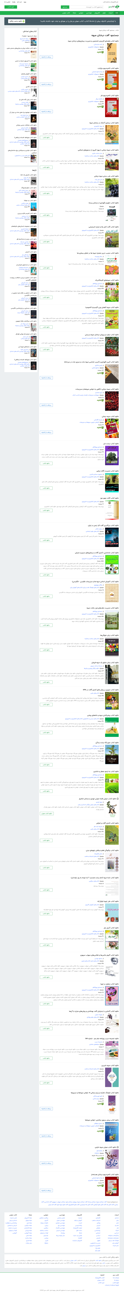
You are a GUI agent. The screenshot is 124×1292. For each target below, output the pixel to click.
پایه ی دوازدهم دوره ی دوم (82, 724)
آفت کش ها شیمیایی (55, 235)
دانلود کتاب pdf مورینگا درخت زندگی (56, 756)
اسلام (97, 864)
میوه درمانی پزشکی (85, 161)
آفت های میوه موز (62, 507)
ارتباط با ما (116, 1278)
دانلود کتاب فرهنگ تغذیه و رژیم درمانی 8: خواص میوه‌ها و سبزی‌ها (95, 1093)
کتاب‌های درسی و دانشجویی (22, 155)
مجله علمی (29, 1235)
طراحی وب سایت (77, 1235)
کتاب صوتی (66, 13)
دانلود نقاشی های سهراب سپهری (51, 966)
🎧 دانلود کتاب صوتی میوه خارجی (107, 1147)
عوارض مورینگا (78, 753)
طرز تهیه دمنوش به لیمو (88, 785)
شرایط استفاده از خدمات (112, 1285)
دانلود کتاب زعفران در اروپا (109, 984)
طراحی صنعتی (61, 1218)
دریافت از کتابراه (46, 57)
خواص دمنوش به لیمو (47, 782)
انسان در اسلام (53, 861)
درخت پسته (86, 211)
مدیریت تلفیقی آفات (52, 701)
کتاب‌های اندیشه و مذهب (23, 205)
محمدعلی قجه (24, 350)
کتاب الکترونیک (99, 1278)
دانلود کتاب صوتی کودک (50, 807)
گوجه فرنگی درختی (94, 293)
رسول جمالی (98, 529)
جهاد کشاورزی (98, 126)
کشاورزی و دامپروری (95, 1246)
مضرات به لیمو (80, 782)
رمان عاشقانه (96, 678)
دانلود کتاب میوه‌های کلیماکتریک (107, 280)
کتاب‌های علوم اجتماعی (23, 130)
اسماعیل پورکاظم (97, 284)
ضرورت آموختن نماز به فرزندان (89, 1074)
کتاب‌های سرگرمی (25, 144)
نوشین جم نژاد (24, 242)
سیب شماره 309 (95, 1052)
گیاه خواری (70, 644)
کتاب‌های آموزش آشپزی (92, 905)
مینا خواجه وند (24, 115)
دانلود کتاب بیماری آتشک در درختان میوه (104, 123)
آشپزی (46, 1220)
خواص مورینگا (100, 756)
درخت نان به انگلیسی (74, 457)
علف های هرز (55, 834)
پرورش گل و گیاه (63, 619)
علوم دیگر (97, 1251)
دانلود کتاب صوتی (85, 807)
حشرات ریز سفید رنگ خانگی (55, 1022)
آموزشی (15, 1233)
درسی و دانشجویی (95, 1243)
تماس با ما (7, 2)
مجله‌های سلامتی (94, 1044)
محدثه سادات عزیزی (96, 666)
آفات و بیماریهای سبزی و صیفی (90, 568)
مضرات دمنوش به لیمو (74, 785)
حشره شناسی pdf (54, 1025)
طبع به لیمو (64, 785)
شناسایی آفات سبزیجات (89, 571)
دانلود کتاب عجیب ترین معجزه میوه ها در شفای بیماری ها (98, 253)
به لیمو (87, 782)
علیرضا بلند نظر (98, 826)
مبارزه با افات (55, 564)
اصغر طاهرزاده (98, 854)
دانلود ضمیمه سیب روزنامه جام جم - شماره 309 (102, 1038)
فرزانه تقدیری (24, 229)
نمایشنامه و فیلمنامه (113, 1238)
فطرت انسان (76, 861)
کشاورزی (66, 321)
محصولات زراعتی (47, 321)
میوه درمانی (94, 161)
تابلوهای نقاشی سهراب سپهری (89, 966)
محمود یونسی (98, 958)
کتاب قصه (61, 807)
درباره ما (116, 1280)
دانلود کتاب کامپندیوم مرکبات (108, 68)
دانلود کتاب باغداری (90, 621)
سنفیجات (76, 644)
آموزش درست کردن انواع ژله (90, 910)
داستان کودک (100, 810)
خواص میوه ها (86, 264)
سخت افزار (79, 1230)
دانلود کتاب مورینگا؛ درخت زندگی (107, 743)
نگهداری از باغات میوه (59, 343)
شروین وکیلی (24, 89)
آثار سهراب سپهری (68, 971)
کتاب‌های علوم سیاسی (14, 91)
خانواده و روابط (44, 1223)
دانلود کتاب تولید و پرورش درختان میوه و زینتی (102, 335)
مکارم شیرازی (24, 128)
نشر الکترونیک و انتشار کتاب (110, 2)
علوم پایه (97, 1248)
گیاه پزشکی (79, 698)
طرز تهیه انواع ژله (48, 910)
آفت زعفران (74, 997)
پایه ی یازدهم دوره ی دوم (84, 345)
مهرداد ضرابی (98, 1015)
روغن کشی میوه (76, 726)
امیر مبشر (25, 337)
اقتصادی (98, 1218)
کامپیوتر (97, 13)
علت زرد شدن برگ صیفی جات (72, 566)
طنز (118, 1228)
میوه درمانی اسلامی (73, 161)
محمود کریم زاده (23, 64)
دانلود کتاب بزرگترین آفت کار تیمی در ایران (103, 525)
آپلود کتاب (11, 7)
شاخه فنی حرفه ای (55, 345)
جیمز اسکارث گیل (23, 190)
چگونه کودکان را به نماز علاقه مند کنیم (93, 1076)
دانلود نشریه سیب (70, 1049)
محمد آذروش (24, 283)
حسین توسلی (24, 77)
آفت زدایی (87, 701)
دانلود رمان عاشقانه (68, 676)
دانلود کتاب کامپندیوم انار (110, 95)
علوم (104, 13)
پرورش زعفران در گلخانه (97, 997)
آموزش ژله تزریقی (70, 910)
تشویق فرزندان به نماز (49, 1074)
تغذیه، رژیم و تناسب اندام (80, 395)
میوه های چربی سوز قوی (72, 318)
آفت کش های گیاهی (68, 235)
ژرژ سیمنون (25, 216)
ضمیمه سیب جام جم (65, 1052)
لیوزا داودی (99, 802)
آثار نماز (51, 1076)
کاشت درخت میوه (80, 343)
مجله (74, 13)
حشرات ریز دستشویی (70, 1022)
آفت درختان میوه (60, 134)
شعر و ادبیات (13, 1218)
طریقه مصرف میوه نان (68, 454)
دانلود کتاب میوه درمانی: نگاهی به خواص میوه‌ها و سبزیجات (97, 389)
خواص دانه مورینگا (90, 756)
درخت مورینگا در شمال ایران (90, 753)
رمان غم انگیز (78, 678)
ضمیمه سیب (98, 1042)
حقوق (98, 1240)
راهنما (13, 2)
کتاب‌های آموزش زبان (24, 284)
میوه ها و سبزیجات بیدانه (52, 291)
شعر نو (117, 1225)
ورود (25, 2)
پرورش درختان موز (83, 293)
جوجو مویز (99, 1151)
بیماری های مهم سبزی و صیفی (90, 566)
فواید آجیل (66, 939)
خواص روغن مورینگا (66, 758)
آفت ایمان (69, 861)
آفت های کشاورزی (73, 564)
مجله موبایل (29, 1220)
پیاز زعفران (96, 1000)
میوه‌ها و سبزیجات (93, 395)
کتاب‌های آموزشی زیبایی (23, 117)
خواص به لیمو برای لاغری (71, 787)
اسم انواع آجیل (93, 939)
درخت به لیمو (100, 785)
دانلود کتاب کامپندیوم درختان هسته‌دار (105, 1174)
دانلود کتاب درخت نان (111, 444)
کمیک (117, 1230)
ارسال (84, 1266)
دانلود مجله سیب (81, 1049)
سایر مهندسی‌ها (60, 1235)
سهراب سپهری (78, 971)
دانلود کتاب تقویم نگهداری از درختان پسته (104, 203)
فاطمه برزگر (99, 99)
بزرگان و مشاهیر (44, 1218)
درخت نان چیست (96, 457)
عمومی (81, 13)
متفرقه (46, 1243)
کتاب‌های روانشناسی (24, 51)
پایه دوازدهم (94, 724)
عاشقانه (97, 1153)
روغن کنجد (68, 726)
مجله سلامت (28, 1238)
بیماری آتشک (69, 134)
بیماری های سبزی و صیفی (72, 568)
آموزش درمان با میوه (90, 163)
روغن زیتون (61, 726)
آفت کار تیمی (84, 536)
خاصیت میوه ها (72, 163)
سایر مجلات (29, 1243)
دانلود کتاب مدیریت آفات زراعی (107, 471)
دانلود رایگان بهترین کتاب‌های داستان (20, 142)
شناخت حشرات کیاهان (97, 701)
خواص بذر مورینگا (60, 753)
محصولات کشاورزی (93, 47)
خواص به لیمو (94, 782)
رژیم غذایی (56, 644)
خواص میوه (81, 163)
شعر (117, 1223)
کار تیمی (64, 536)
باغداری (96, 134)
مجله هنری (29, 1240)
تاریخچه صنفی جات (91, 646)
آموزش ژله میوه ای (59, 910)
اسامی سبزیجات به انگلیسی (67, 592)
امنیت (80, 1223)
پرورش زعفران (44, 995)
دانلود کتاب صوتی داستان (72, 807)
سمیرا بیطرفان (98, 1123)
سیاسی (98, 1235)
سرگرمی (46, 1228)
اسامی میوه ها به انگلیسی (90, 592)
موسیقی (45, 1235)
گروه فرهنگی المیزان (89, 864)
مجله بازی (29, 1223)
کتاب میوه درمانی (62, 187)
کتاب (103, 1263)
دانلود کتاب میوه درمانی (110, 416)
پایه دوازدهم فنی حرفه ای (89, 729)
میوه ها (95, 644)
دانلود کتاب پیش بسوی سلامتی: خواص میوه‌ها (102, 1120)
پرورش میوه (77, 291)
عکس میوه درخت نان (55, 454)
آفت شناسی (46, 698)
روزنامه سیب (50, 1049)
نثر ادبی (117, 1233)
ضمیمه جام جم (85, 1052)
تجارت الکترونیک (77, 1228)
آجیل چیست (84, 939)
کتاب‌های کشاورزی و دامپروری (90, 129)
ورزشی (46, 1238)
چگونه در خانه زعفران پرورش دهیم (58, 995)
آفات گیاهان (89, 134)
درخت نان (52, 457)
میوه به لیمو (57, 785)
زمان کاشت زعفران (58, 1000)
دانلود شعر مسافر (85, 968)
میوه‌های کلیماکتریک (67, 291)
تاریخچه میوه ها (71, 646)
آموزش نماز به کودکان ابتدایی (72, 1074)
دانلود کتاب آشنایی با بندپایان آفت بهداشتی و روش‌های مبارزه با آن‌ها (94, 1011)
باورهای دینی (62, 861)
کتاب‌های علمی (94, 693)
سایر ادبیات (116, 1246)
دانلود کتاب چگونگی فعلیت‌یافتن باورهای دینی (102, 850)
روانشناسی (97, 1230)
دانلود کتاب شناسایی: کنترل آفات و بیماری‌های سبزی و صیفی (97, 553)
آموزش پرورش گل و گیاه (51, 619)
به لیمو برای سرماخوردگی (69, 782)
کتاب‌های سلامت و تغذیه (92, 156)
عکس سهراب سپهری (61, 968)
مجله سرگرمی (28, 1225)
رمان (117, 1220)
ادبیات (111, 13)
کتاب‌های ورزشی (25, 78)
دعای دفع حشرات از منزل (67, 1025)
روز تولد (95, 886)
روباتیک (63, 1233)
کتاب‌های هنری (86, 961)
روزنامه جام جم (76, 1052)
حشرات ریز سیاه (93, 1022)
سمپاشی (46, 235)
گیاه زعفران (67, 997)
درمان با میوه (63, 163)
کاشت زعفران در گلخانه (91, 995)
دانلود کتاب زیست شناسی (65, 701)
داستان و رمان (13, 1220)
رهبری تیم (77, 536)
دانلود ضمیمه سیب (92, 1049)
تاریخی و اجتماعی (12, 1225)
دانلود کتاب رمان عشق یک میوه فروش (105, 662)
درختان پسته (94, 211)
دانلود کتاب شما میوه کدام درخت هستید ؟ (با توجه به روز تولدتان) (95, 878)
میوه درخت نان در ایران (91, 454)
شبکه (80, 1233)
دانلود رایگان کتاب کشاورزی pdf (78, 321)
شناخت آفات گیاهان (56, 698)
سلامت (102, 1054)
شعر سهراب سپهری (56, 971)
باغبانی (77, 235)
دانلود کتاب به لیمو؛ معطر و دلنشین (106, 771)
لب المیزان (46, 861)
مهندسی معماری (60, 1223)
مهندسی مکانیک (60, 1228)
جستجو (65, 7)
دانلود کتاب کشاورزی (48, 134)
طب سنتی (79, 189)
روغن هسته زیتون (87, 726)
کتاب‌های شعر (95, 961)
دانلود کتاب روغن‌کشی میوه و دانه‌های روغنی (103, 715)
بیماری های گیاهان (79, 134)
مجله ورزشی (28, 1230)
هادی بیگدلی (24, 203)
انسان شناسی (94, 861)
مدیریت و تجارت (12, 1228)
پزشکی (98, 1223)
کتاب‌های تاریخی (25, 91)
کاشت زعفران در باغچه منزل (76, 995)
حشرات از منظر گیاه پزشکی (90, 698)
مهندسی (89, 13)
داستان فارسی (90, 676)
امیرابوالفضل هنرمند (23, 140)
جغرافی (98, 1228)
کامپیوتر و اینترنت (77, 1240)
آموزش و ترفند (78, 1220)
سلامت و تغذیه (44, 1230)
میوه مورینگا (69, 753)
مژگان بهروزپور (98, 585)
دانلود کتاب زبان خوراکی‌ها (109, 635)
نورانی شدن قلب (84, 861)
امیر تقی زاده (98, 179)
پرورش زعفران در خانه (84, 997)
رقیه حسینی (25, 102)
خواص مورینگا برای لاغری (92, 758)
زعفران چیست (89, 1000)
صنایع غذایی (95, 368)
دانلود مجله (55, 1052)
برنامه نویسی (78, 1225)
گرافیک (80, 1238)
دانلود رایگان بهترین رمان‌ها (22, 104)
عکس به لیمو (49, 785)
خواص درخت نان (79, 454)
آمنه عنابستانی (98, 44)
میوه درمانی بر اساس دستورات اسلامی (56, 161)
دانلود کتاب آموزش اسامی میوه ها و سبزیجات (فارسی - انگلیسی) (95, 581)
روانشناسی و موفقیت (11, 1223)
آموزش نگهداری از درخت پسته (73, 211)
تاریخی (98, 1225)
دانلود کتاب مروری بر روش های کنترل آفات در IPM (101, 690)
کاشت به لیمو (57, 782)
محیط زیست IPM (79, 701)
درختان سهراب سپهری (97, 968)
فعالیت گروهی (57, 536)
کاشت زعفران (59, 997)
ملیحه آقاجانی (98, 420)
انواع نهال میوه (70, 343)
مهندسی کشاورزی (92, 235)
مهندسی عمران (61, 1220)
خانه (116, 13)
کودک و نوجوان (44, 1233)
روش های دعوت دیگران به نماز (73, 1076)
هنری (46, 1240)
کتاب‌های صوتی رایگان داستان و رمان (88, 805)
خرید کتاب (101, 1283)
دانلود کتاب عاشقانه (56, 676)
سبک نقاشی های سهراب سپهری (70, 966)
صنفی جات (89, 644)
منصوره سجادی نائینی (96, 474)
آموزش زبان (79, 592)
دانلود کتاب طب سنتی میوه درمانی (106, 176)
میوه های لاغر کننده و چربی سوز (89, 318)
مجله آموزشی (28, 1233)
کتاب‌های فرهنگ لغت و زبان (91, 587)
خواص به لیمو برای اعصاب (86, 787)
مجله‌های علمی (26, 40)
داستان (117, 1218)
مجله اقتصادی (28, 1228)
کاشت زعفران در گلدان (78, 1000)
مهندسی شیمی (60, 1230)
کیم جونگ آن (24, 324)
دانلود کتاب (46, 137)
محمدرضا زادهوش (23, 267)
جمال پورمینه (98, 256)
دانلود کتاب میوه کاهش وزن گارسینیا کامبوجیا (102, 307)
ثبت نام (19, 2)
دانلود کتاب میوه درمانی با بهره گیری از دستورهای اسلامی (98, 150)
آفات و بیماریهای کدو (58, 568)
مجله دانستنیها (24, 39)
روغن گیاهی (96, 726)
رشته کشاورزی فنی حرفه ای (69, 345)
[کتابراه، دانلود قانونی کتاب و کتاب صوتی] (100, 52)
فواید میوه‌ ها (80, 646)
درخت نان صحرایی (86, 457)
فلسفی (98, 1238)
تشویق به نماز (59, 1074)
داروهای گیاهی (71, 189)
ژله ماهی (78, 910)
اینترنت (80, 1218)
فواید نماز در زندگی (59, 1076)
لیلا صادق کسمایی (97, 72)
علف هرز (83, 619)
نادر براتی (26, 178)
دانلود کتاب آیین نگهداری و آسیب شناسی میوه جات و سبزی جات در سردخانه (91, 362)
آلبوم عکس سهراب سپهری (91, 971)
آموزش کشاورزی (86, 323)
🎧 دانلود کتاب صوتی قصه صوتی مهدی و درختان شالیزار (99, 799)
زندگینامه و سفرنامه (113, 1235)
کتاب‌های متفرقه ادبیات (23, 313)
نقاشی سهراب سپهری (74, 968)
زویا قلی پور (25, 255)
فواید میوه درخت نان (61, 457)
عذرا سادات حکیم (97, 153)
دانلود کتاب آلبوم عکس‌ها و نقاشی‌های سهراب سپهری (99, 955)
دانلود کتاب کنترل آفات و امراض (107, 823)
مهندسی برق (61, 1225)
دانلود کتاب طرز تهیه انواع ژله (108, 901)
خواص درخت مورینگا (54, 758)
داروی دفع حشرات (90, 1025)
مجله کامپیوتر (28, 1218)
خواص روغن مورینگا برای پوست (75, 756)
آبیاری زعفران (67, 1000)
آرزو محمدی (98, 393)
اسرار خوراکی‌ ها (48, 644)
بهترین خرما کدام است (55, 939)
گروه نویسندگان (97, 1096)
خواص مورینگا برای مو (78, 758)
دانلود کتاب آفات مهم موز (109, 498)
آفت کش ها (83, 235)
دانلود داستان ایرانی (79, 676)
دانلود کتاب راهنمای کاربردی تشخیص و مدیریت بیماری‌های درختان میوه (93, 41)
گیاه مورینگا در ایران (48, 753)
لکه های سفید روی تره (56, 566)
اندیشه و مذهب (96, 1220)
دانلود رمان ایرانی (52, 673)
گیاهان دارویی (95, 422)
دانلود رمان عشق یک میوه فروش (66, 673)
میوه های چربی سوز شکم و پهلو (55, 318)
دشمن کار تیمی (93, 536)
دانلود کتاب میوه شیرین (110, 1065)
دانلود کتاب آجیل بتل (111, 928)
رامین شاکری (98, 365)
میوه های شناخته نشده (85, 1054)
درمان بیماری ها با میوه (74, 264)
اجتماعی (98, 1233)
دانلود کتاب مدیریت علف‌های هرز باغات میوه (103, 608)
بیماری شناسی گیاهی (69, 698)
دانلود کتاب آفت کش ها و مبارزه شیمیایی (104, 227)
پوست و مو (96, 1054)
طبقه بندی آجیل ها (75, 939)
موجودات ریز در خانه (82, 1022)
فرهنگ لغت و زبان (114, 1240)
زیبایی (46, 1225)
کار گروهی (70, 536)
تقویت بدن (63, 644)
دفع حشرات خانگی (80, 1025)
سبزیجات (83, 644)
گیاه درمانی (63, 189)
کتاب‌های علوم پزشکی (93, 1017)
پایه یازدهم (96, 345)
